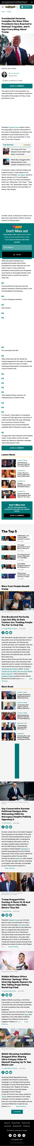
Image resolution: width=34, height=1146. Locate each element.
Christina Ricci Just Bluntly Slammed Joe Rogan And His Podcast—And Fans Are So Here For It (24, 739)
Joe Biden (21, 175)
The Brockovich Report (10, 669)
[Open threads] (19, 1135)
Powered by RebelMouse (17, 1142)
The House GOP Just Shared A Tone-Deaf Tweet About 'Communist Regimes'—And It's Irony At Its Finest (21, 154)
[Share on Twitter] (6, 632)
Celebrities (21, 470)
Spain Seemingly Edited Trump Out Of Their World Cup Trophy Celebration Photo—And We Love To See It (24, 719)
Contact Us (26, 1126)
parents (18, 858)
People (9, 11)
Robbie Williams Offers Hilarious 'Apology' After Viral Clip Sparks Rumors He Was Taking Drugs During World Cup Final (17, 982)
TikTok (4, 1097)
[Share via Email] (10, 632)
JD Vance (22, 925)
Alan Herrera (7, 823)
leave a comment (17, 86)
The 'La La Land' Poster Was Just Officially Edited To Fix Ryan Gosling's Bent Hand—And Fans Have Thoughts (15, 2)
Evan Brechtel (15, 73)
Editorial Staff (17, 1126)
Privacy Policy (16, 1123)
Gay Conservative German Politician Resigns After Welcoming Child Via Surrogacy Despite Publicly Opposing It (16, 814)
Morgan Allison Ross (9, 991)
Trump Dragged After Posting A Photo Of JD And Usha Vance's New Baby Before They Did (16, 903)
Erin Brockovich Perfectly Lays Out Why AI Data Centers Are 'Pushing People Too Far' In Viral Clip (17, 621)
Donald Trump (14, 127)
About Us (7, 1123)
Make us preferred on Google (13, 80)
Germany (24, 849)
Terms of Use (26, 1123)
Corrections (7, 1126)
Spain (27, 1014)
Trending (20, 733)
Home (3, 11)
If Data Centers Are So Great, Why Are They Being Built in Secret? (17, 671)
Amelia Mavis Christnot (10, 628)
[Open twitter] (14, 1135)
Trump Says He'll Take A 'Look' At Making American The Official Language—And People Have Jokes (23, 709)
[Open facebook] (10, 1135)
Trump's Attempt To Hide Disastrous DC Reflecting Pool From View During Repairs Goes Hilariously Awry (24, 699)
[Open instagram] (23, 1135)
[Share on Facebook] (3, 632)
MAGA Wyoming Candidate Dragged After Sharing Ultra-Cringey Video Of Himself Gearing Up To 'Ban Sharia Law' (16, 1059)
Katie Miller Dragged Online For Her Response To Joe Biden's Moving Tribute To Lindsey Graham (24, 568)
